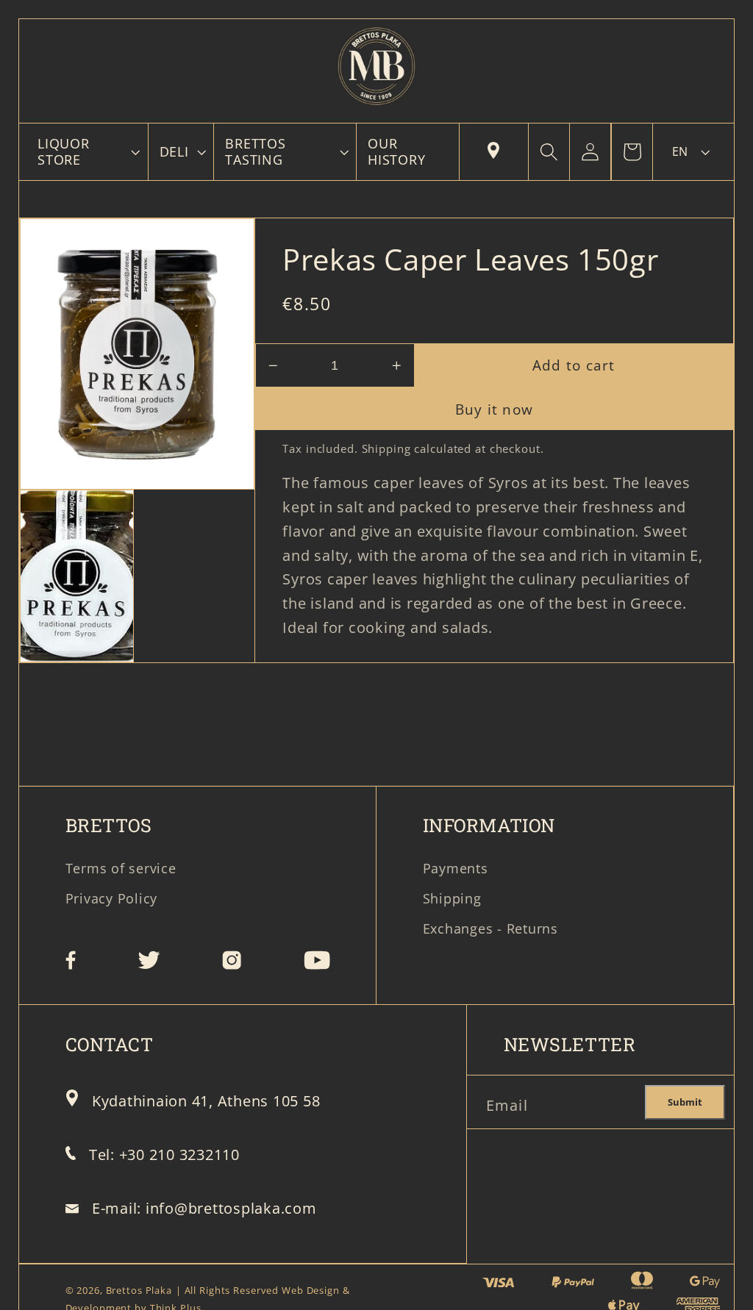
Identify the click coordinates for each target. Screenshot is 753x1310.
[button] (87, 152)
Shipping (386, 448)
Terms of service (120, 868)
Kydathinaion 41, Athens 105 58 (206, 1101)
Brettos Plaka (139, 1290)
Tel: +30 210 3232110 (164, 1154)
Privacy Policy (111, 898)
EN (680, 151)
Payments (455, 868)
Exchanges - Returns (490, 928)
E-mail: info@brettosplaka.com (204, 1208)
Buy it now (494, 409)
